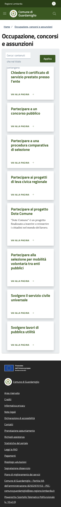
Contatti (8, 424)
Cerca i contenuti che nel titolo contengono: (16, 61)
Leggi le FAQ (11, 449)
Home (7, 27)
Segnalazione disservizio (17, 468)
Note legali (10, 412)
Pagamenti (10, 456)
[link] (23, 94)
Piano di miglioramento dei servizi (22, 474)
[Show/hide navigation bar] (5, 13)
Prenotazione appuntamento (19, 431)
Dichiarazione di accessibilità (19, 418)
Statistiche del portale (16, 443)
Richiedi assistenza (14, 437)
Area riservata (12, 393)
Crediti (7, 399)
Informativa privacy (14, 405)
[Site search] (54, 13)
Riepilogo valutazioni (15, 462)
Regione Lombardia (13, 3)
